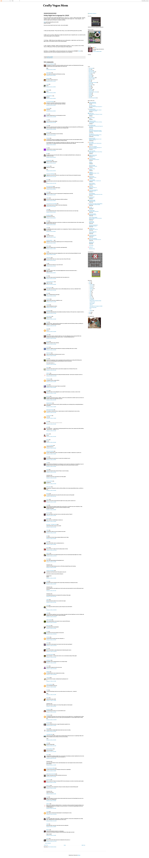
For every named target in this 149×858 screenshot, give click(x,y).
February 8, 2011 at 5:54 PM (51, 105)
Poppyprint (91, 172)
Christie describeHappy (50, 173)
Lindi (47, 462)
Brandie (47, 341)
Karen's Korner (49, 287)
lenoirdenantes (48, 415)
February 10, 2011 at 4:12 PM (51, 381)
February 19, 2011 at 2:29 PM (51, 835)
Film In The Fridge (92, 165)
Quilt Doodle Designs (49, 409)
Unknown (47, 108)
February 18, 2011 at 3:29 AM (51, 731)
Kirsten (47, 547)
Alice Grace (48, 779)
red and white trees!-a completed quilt (95, 180)
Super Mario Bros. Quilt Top (93, 229)
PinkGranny (48, 715)
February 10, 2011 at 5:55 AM (51, 344)
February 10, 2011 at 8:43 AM (51, 370)
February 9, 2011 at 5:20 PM (51, 200)
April (90, 295)
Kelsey (47, 838)
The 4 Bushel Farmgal (50, 101)
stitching (90, 94)
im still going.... (92, 299)
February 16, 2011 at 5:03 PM (51, 639)
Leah (47, 817)
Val (46, 234)
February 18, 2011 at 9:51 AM (51, 758)
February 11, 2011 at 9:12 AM (51, 430)
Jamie (47, 84)
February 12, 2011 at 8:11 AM (51, 496)
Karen (47, 179)
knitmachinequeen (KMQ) (50, 768)
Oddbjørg (47, 671)
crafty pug (48, 677)
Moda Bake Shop (92, 248)
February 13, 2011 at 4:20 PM (51, 538)
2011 (90, 283)
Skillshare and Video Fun (93, 187)
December (91, 284)
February (91, 298)
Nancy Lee (48, 785)
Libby (47, 743)
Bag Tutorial (91, 70)
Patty (47, 358)
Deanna (47, 347)
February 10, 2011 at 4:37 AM (51, 325)
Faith (47, 690)
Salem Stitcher (48, 316)
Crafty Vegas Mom (55, 6)
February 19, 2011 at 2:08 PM (51, 826)
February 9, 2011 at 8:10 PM (51, 260)
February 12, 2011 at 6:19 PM (51, 515)
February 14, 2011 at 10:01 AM (51, 550)
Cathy (47, 209)
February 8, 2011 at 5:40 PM (51, 98)
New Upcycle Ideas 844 (92, 103)
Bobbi (95, 47)
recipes (90, 87)
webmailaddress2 (49, 95)
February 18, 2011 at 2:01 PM (51, 776)
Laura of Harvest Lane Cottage (51, 203)
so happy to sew (91, 228)
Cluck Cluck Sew (92, 168)
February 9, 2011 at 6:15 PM (51, 212)
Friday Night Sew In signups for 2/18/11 (96, 306)
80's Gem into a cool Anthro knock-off (95, 239)
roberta (47, 599)
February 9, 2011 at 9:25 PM (51, 272)
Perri (47, 269)
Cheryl (47, 469)
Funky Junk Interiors (92, 102)
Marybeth (48, 78)
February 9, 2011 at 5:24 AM (51, 157)
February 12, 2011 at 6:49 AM (51, 490)
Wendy (47, 697)
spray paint (90, 90)
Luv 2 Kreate (91, 245)
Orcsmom (48, 166)
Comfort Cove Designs (50, 570)
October (91, 287)
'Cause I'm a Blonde (49, 445)
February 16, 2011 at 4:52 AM (51, 628)
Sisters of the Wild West (93, 238)
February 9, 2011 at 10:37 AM (51, 183)
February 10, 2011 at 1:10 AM (51, 301)
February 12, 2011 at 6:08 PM (51, 509)
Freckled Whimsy (92, 193)
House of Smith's (92, 183)
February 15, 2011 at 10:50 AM (51, 616)
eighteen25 (91, 247)
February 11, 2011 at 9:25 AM (51, 436)
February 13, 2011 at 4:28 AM (51, 521)
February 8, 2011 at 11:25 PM (51, 129)
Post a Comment (48, 843)
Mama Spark (48, 625)
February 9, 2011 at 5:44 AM (51, 170)
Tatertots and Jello (92, 138)
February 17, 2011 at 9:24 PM (51, 706)
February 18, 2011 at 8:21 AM (51, 745)
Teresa (47, 390)
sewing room (91, 89)
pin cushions (91, 84)
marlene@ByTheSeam (50, 281)
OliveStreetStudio (49, 481)
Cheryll (47, 384)
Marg (47, 648)
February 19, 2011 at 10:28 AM (51, 814)
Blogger (79, 855)
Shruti (47, 541)
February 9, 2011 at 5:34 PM (51, 206)
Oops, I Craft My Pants (93, 231)
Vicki (47, 631)
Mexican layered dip (93, 307)
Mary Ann (48, 396)
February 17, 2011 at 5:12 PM (51, 694)
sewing (90, 88)
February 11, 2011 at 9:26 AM (51, 442)
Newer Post (46, 845)
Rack (90, 308)
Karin (47, 293)
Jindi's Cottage (48, 619)
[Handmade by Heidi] (96, 26)
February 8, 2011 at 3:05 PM (51, 75)
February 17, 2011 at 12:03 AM (51, 645)
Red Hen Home (91, 176)
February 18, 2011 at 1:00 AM (51, 725)
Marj (47, 153)
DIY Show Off (91, 133)
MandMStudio (48, 215)
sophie (47, 334)
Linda (47, 227)
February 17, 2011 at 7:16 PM (51, 700)
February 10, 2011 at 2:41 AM (51, 313)
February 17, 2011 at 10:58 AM (51, 674)
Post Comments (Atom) (52, 846)
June (91, 292)
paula (47, 421)
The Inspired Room (92, 109)
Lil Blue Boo (91, 129)
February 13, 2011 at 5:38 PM (51, 544)
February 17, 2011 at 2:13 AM (51, 657)
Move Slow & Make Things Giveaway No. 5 (95, 106)
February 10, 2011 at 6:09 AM (51, 349)
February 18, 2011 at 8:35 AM (51, 751)
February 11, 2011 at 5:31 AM (51, 412)
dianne (47, 439)
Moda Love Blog (91, 222)
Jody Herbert (48, 257)
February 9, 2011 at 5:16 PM (51, 194)
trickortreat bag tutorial (92, 97)
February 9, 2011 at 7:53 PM (51, 254)
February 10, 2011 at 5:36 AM (51, 338)
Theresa (47, 728)
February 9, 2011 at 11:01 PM (51, 290)
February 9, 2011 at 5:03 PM (51, 189)
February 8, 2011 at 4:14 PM (51, 92)
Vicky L (47, 499)
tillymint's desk (91, 242)
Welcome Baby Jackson (92, 214)
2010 (90, 312)
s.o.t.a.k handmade (92, 158)
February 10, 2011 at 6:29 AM (51, 364)
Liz (46, 263)
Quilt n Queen (48, 486)
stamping (90, 93)
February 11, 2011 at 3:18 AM (51, 406)
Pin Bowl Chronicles (92, 201)
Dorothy (47, 493)
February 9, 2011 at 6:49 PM (51, 231)
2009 (90, 313)
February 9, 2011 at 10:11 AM (51, 176)
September (92, 288)
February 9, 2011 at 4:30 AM (51, 150)
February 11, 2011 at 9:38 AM (51, 448)
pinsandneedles (49, 160)
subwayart (90, 95)
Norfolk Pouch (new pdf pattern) (94, 159)
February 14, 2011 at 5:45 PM (51, 578)
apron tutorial (91, 68)
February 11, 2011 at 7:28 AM (51, 418)
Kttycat (47, 367)
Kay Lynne (48, 512)
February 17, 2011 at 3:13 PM (51, 681)
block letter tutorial (92, 71)
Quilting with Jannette (49, 451)
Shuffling (90, 169)
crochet (90, 74)
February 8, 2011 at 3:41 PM (51, 81)
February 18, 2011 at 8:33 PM (51, 808)
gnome (90, 80)
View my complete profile (97, 51)
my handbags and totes (93, 82)
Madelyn (47, 518)
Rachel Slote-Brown (49, 186)
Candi (47, 581)
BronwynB (48, 722)
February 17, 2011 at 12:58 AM (51, 651)
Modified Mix (91, 186)
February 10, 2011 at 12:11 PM (51, 375)
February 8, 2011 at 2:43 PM (51, 69)
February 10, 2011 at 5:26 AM (51, 331)
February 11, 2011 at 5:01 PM (51, 472)
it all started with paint (92, 235)
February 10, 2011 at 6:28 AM (51, 355)
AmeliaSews (48, 660)
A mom (47, 811)
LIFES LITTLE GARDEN (93, 146)
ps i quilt (90, 207)
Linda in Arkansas (49, 684)
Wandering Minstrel (49, 748)
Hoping (90, 118)
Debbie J (47, 553)
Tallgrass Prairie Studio (93, 155)
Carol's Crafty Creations (93, 217)
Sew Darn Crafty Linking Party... (94, 211)
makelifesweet (91, 221)
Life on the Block (92, 117)
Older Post (83, 845)
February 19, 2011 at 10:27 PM (51, 841)
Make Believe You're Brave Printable (94, 204)
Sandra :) (47, 373)
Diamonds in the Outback (93, 166)
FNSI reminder (92, 303)
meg (47, 147)
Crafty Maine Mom (49, 734)
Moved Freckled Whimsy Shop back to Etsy (95, 194)
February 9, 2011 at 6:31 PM (51, 224)
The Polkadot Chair (92, 125)
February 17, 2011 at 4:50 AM (51, 662)
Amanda (47, 304)
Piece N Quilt (91, 142)
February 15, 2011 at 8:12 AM (51, 596)
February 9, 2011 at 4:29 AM (51, 144)
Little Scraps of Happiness (93, 190)
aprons (90, 69)
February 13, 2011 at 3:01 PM (51, 532)
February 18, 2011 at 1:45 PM (51, 770)
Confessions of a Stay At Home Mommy (95, 203)
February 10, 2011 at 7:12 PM (51, 393)
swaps (90, 96)
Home (65, 845)
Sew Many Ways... (92, 210)
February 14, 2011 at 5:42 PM (51, 567)
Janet (47, 125)
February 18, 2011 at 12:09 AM (51, 719)
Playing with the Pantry (92, 177)
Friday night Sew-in (50, 57)
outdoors (90, 83)
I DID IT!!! (91, 304)
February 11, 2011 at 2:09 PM (51, 459)
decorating (90, 75)
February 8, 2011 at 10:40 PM (51, 116)
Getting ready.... (91, 197)
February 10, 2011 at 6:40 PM (51, 387)
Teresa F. (47, 132)
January (91, 310)
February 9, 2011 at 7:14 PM (51, 237)
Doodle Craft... (91, 113)
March (91, 296)
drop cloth (90, 76)
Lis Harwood (48, 310)
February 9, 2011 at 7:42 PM (51, 248)
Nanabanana (48, 709)
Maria (47, 114)
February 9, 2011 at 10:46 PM (51, 284)
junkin (90, 81)
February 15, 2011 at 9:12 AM (51, 602)
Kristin (47, 605)
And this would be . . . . (50, 240)
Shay (47, 322)
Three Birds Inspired (49, 654)
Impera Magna (48, 72)
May (90, 294)
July (90, 291)
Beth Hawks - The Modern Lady (51, 524)
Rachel (47, 192)
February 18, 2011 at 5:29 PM (51, 800)
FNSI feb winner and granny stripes (95, 300)
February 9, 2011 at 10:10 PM (51, 278)
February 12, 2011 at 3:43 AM (51, 483)
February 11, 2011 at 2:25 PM (51, 466)
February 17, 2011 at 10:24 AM (51, 668)
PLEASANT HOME (92, 200)
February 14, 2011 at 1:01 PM (51, 561)
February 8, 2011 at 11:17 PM (51, 122)
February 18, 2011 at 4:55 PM (51, 788)
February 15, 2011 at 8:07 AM (51, 590)
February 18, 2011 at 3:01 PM (51, 782)
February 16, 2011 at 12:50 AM (51, 622)
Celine (47, 530)
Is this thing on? (91, 232)
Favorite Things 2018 (92, 184)
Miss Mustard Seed (92, 105)
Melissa (47, 246)
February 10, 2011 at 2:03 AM (51, 307)
